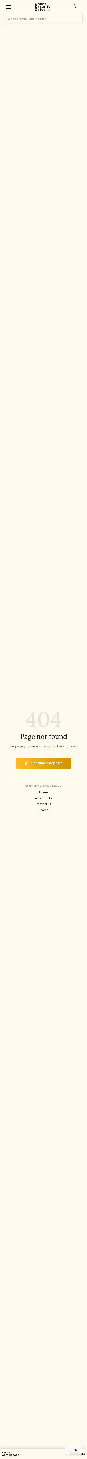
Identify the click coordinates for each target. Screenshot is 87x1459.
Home (43, 792)
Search (43, 810)
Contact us (43, 804)
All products (43, 798)
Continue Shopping (47, 763)
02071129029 (10, 1455)
